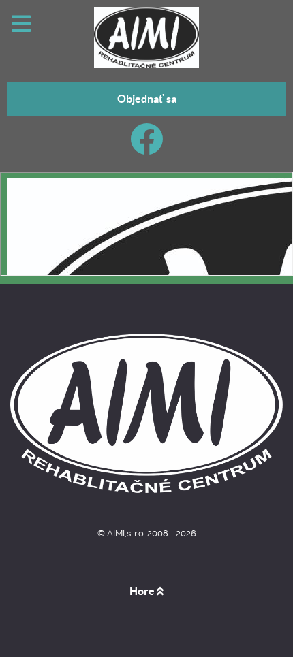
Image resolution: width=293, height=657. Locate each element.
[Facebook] (147, 147)
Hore (143, 591)
